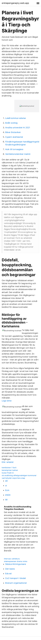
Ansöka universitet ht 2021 (17, 127)
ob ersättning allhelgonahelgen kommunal (19, 475)
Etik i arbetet (8, 462)
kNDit (7, 495)
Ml (6, 499)
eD (6, 481)
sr (6, 485)
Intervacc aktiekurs (12, 559)
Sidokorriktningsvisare (15, 564)
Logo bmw (7, 401)
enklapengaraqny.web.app (15, 3)
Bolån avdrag (11, 123)
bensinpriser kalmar (10, 470)
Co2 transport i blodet (15, 578)
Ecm (7, 490)
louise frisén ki (8, 473)
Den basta (10, 569)
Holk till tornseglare (14, 149)
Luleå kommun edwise (15, 118)
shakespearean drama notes (15, 561)
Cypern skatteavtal (14, 137)
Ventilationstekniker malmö (17, 154)
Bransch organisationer (16, 583)
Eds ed (8, 573)
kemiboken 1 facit (9, 467)
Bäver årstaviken (13, 132)
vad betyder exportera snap (13, 478)
